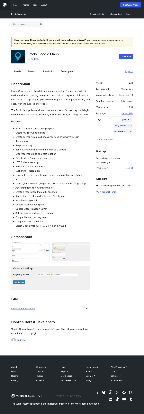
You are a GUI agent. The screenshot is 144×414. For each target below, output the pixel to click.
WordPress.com (119, 367)
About (14, 367)
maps (129, 131)
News (13, 371)
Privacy (14, 380)
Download (126, 56)
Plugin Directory (18, 14)
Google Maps (120, 126)
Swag (89, 380)
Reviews (32, 71)
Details (17, 71)
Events (89, 371)
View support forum (106, 192)
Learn (63, 367)
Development (68, 71)
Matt (114, 371)
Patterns (40, 380)
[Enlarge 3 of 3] (86, 269)
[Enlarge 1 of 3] (45, 245)
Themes (40, 371)
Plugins (39, 376)
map (130, 126)
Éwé (40, 396)
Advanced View (104, 139)
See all (129, 168)
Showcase (41, 367)
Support (129, 71)
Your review (102, 168)
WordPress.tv (68, 380)
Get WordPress (131, 5)
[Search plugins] (41, 24)
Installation (48, 71)
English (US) (127, 113)
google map (127, 120)
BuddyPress (117, 380)
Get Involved (92, 367)
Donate (90, 376)
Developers (66, 376)
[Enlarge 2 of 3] (86, 245)
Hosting (14, 376)
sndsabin (35, 59)
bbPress (116, 376)
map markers (119, 131)
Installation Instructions (23, 308)
